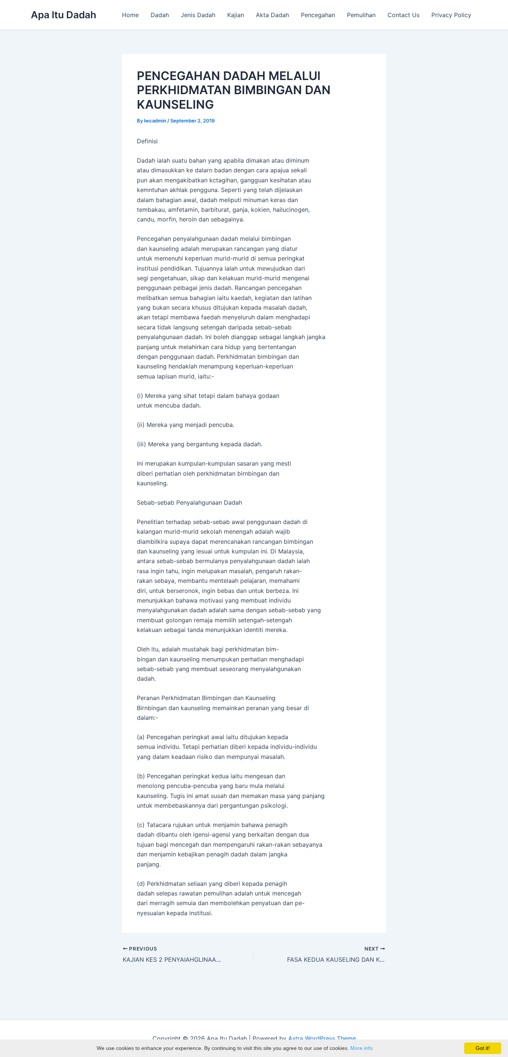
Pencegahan (318, 15)
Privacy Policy (451, 15)
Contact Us (403, 15)
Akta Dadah (272, 15)
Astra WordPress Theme (322, 1038)
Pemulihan (361, 15)
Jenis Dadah (198, 15)
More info (361, 1048)
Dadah (160, 15)
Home (130, 15)
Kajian (235, 15)
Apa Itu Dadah (63, 14)
